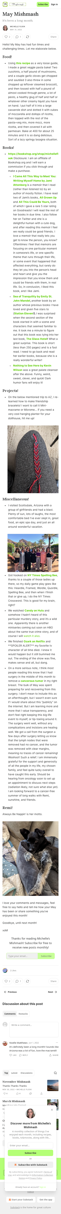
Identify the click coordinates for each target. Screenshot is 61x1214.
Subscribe (43, 4)
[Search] (55, 1073)
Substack (15, 1207)
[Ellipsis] (56, 1042)
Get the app (46, 1199)
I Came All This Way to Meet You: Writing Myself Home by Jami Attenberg (34, 180)
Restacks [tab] (23, 1013)
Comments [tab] (9, 1013)
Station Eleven (23, 313)
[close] (51, 1109)
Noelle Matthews (18, 1042)
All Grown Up (48, 197)
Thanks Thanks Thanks (15, 1085)
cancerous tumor (32, 680)
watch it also (32, 636)
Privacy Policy (35, 1178)
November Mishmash (16, 1081)
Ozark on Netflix (34, 641)
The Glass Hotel (36, 338)
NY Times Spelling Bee (42, 575)
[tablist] (16, 1014)
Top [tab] (6, 1073)
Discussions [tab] (26, 1073)
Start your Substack (22, 1199)
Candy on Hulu (34, 610)
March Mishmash (14, 1101)
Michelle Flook (17, 26)
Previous (12, 992)
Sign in (54, 4)
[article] (30, 1087)
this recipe (23, 63)
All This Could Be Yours (34, 201)
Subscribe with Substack (32, 1164)
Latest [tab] (14, 1073)
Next (50, 992)
